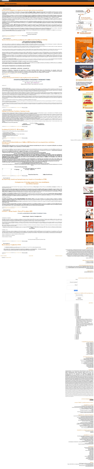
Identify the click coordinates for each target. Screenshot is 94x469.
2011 (76, 335)
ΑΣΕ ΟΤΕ (81, 388)
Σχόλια (75, 381)
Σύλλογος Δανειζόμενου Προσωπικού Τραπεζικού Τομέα (85, 411)
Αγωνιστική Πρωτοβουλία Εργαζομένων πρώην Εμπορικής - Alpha (83, 406)
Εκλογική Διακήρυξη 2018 (89, 360)
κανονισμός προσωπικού (75, 377)
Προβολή (88, 393)
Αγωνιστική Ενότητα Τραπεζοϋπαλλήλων (73, 379)
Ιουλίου (78, 328)
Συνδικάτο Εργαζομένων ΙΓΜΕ (89, 440)
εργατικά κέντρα (76, 384)
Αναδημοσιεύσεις (68, 374)
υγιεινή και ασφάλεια (70, 396)
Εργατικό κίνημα (6, 74)
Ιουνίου (78, 329)
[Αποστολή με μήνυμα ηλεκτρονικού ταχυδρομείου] (23, 35)
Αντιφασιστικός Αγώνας (77, 383)
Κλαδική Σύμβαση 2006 (90, 365)
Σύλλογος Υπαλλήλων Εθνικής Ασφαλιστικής (86, 412)
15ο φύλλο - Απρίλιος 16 (89, 344)
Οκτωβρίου (78, 318)
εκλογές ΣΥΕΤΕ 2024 (90, 383)
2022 (76, 307)
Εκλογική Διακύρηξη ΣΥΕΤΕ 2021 (88, 359)
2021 (76, 308)
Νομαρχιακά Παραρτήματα (76, 393)
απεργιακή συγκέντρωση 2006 (89, 456)
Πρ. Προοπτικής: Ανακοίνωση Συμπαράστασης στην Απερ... (84, 324)
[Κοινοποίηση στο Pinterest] (26, 35)
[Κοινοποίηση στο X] (25, 35)
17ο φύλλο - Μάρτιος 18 (90, 342)
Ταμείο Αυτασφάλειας (70, 382)
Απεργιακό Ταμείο (86, 388)
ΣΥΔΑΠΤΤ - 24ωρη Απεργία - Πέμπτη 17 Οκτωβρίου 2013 (17, 211)
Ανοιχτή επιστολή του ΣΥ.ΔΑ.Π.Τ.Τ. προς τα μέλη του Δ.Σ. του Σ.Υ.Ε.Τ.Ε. (20, 77)
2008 (76, 338)
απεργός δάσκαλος (90, 459)
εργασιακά (73, 378)
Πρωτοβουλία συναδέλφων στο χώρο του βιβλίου (86, 425)
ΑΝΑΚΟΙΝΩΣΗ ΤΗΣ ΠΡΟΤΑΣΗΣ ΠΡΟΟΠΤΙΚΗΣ (9, 36)
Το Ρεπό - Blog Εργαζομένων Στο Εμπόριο (87, 427)
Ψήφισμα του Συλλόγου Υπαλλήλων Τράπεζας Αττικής (15, 111)
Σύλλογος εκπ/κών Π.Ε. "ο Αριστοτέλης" (87, 437)
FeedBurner (81, 299)
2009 (76, 337)
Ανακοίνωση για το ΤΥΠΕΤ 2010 (88, 362)
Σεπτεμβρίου (78, 326)
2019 (76, 310)
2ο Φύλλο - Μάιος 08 (90, 353)
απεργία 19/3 (91, 451)
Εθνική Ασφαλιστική (84, 383)
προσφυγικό (80, 381)
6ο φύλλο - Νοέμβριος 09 (89, 350)
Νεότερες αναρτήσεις (4, 255)
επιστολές (80, 372)
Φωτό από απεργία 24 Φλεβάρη (88, 447)
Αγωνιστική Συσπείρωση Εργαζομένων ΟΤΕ (87, 416)
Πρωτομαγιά (73, 390)
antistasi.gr (91, 431)
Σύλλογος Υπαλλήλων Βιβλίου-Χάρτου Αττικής (86, 439)
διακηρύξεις (76, 391)
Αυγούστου (78, 327)
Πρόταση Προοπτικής (90, 248)
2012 (76, 334)
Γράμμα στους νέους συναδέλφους (88, 363)
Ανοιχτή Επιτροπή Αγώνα (89, 377)
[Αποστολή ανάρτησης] (22, 35)
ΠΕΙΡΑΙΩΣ (66, 390)
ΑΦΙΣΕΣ (77, 378)
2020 (76, 309)
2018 (76, 311)
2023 (76, 306)
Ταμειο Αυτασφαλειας (78, 390)
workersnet (91, 432)
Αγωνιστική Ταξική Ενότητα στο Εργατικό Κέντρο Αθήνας (85, 417)
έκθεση (92, 394)
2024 (76, 305)
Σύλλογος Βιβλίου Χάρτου (77, 387)
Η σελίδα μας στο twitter (90, 262)
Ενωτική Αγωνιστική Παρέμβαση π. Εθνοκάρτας (86, 408)
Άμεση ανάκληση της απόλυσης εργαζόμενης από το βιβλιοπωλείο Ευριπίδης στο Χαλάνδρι (24, 39)
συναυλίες (87, 391)
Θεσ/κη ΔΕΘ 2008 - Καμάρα (89, 448)
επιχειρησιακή (90, 376)
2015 (76, 313)
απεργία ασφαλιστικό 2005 (89, 458)
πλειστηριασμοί (82, 379)
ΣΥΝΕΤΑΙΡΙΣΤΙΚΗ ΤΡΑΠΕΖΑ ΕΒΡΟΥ (82, 394)
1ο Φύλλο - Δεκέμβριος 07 (89, 354)
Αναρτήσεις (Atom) (8, 257)
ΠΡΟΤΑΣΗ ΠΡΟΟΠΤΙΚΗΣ (11, 3)
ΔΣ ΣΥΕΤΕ (91, 371)
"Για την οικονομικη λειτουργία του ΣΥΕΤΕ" (87, 361)
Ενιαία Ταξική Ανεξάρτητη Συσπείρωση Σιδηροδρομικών (85, 423)
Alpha (92, 391)
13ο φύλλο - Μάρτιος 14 (90, 345)
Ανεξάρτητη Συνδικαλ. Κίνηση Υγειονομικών (87, 419)
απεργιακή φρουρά (90, 455)
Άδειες (78, 388)
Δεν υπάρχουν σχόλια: (19, 35)
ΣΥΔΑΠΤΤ (66, 394)
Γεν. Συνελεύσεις (77, 374)
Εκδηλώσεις (68, 378)
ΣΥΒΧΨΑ (91, 393)
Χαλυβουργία (76, 382)
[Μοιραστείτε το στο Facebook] (26, 35)
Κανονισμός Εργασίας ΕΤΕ (89, 466)
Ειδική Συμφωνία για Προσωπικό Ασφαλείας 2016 (86, 463)
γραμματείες (67, 388)
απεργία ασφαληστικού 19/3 (89, 450)
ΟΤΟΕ (5, 253)
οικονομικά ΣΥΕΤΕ (82, 391)
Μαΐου (78, 330)
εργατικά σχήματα (68, 377)
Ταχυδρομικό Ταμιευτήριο (85, 390)
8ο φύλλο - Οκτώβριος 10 (89, 349)
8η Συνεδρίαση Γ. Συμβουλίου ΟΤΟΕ (11, 244)
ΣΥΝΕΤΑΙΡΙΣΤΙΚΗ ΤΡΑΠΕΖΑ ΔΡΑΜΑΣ (72, 394)
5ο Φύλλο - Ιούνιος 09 (90, 351)
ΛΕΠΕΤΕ (76, 376)
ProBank (75, 388)
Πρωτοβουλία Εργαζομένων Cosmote (88, 424)
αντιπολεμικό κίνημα (89, 387)
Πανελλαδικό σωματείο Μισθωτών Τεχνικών (87, 436)
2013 (76, 315)
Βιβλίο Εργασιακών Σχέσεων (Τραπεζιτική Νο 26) (86, 465)
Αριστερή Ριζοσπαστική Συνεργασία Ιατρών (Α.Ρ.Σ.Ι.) (85, 420)
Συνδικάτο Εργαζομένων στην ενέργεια (87, 441)
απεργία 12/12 (91, 452)
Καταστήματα (83, 377)
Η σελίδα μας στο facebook (89, 261)
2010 (76, 336)
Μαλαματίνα (67, 393)
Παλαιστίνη (70, 390)
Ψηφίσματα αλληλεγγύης (87, 373)
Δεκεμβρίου (78, 316)
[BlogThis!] (24, 35)
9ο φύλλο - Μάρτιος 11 (90, 348)
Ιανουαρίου (78, 333)
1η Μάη (89, 391)
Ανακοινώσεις (71, 372)
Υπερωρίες (83, 387)
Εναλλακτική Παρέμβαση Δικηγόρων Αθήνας (87, 422)
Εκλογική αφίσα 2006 (90, 366)
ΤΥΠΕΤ (83, 374)
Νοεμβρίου (78, 317)
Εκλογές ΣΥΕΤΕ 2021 (76, 380)
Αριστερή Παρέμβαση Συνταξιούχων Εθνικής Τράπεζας (78, 386)
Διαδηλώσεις (89, 386)
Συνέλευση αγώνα (89, 394)
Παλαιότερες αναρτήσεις (58, 255)
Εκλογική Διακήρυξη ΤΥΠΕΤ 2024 (88, 358)
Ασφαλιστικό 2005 (90, 367)
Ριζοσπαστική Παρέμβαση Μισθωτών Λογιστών (86, 426)
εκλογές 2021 (71, 388)
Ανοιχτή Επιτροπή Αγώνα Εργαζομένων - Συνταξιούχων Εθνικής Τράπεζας (82, 407)
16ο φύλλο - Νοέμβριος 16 (89, 343)
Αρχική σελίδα (31, 255)
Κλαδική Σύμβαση (67, 383)
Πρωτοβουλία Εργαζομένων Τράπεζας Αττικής (86, 410)
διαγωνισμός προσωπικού (71, 391)
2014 (76, 314)
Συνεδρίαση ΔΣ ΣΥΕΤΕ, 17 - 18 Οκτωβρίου (13, 129)
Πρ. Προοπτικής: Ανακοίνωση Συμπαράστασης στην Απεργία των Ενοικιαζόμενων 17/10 (24, 179)
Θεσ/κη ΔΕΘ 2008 (90, 449)
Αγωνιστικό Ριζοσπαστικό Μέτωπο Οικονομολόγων (86, 418)
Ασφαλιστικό (89, 374)
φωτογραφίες (81, 376)
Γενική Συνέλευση (82, 378)
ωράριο (72, 383)
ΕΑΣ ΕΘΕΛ (91, 421)
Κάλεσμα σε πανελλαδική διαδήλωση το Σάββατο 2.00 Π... (84, 323)
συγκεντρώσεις (78, 373)
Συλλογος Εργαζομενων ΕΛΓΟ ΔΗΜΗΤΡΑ (87, 438)
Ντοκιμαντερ (81, 393)
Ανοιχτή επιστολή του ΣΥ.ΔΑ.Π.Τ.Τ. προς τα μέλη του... (84, 320)
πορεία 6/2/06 (91, 454)
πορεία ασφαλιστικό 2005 (89, 457)
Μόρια (70, 393)
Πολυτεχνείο (85, 393)
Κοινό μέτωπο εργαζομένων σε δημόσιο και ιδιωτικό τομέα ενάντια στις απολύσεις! (22, 10)
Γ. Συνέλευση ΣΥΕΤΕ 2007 (89, 364)
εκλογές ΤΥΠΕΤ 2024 (69, 384)
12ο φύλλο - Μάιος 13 (90, 346)
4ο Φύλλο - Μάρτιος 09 (90, 352)
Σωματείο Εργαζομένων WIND (89, 443)
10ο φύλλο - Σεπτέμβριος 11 (89, 347)
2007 (76, 339)
